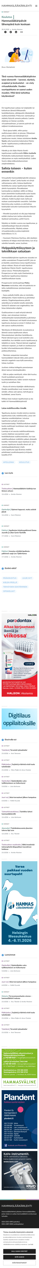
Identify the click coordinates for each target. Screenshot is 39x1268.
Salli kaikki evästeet (19, 1251)
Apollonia (8, 462)
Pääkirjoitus (9, 578)
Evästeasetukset (19, 1263)
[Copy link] (21, 32)
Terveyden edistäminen (15, 587)
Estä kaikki (19, 1257)
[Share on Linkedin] (16, 32)
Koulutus (24, 462)
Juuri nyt (27, 578)
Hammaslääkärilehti (17, 6)
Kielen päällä (10, 582)
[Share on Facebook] (5, 32)
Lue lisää (30, 1244)
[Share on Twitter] (11, 32)
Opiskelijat (9, 591)
